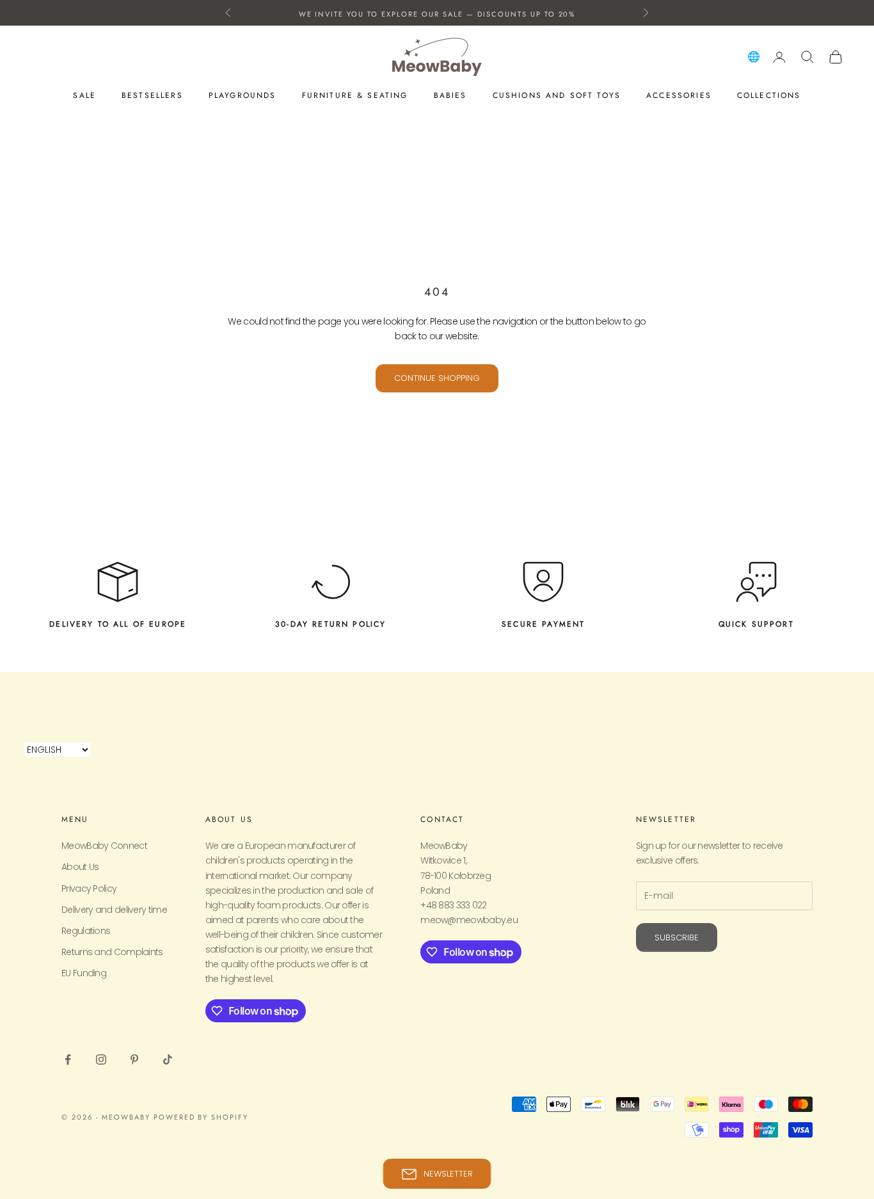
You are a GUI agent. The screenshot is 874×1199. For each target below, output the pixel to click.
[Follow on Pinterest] (134, 1059)
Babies (450, 95)
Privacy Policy (88, 888)
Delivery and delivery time (114, 909)
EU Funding (83, 973)
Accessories (678, 95)
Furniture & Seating (355, 95)
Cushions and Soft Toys (557, 95)
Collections (769, 95)
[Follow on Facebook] (67, 1059)
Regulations (85, 930)
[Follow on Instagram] (101, 1059)
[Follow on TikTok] (167, 1059)
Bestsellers (152, 95)
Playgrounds (242, 95)
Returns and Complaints (112, 952)
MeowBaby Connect (104, 845)
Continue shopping (437, 378)
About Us (80, 866)
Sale (84, 95)
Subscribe (677, 937)
